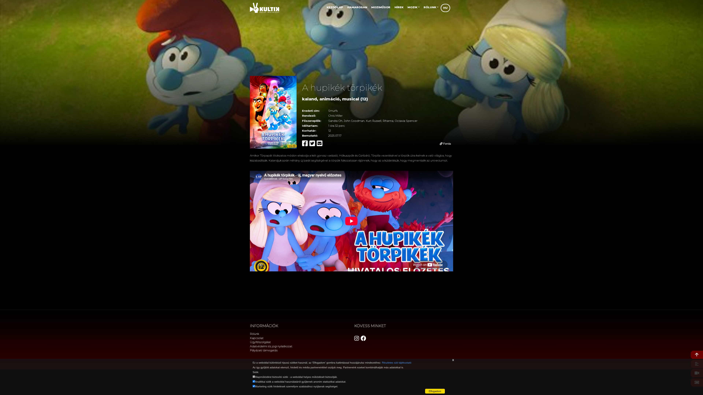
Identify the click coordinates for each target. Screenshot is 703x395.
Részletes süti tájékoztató (396, 362)
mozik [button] (412, 7)
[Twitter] (313, 143)
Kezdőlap (335, 7)
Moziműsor (380, 7)
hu (445, 8)
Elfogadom (435, 391)
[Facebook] (305, 143)
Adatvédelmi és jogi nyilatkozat (271, 346)
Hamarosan (357, 7)
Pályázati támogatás (264, 350)
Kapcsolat (256, 338)
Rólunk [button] (430, 7)
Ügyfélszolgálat (260, 342)
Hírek (399, 7)
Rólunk (254, 334)
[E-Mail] (319, 143)
